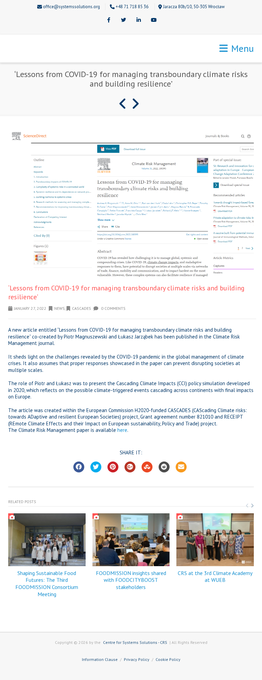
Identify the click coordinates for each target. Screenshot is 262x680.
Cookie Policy (168, 659)
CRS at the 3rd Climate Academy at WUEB (215, 577)
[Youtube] (153, 20)
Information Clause (100, 659)
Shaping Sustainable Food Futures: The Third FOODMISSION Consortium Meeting (46, 584)
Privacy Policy (136, 659)
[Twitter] (123, 20)
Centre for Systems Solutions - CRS (135, 642)
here (122, 430)
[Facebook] (108, 20)
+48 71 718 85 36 (132, 7)
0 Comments (113, 308)
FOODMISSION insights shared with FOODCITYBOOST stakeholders (131, 580)
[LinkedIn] (138, 20)
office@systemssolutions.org (71, 7)
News (59, 308)
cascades (81, 308)
